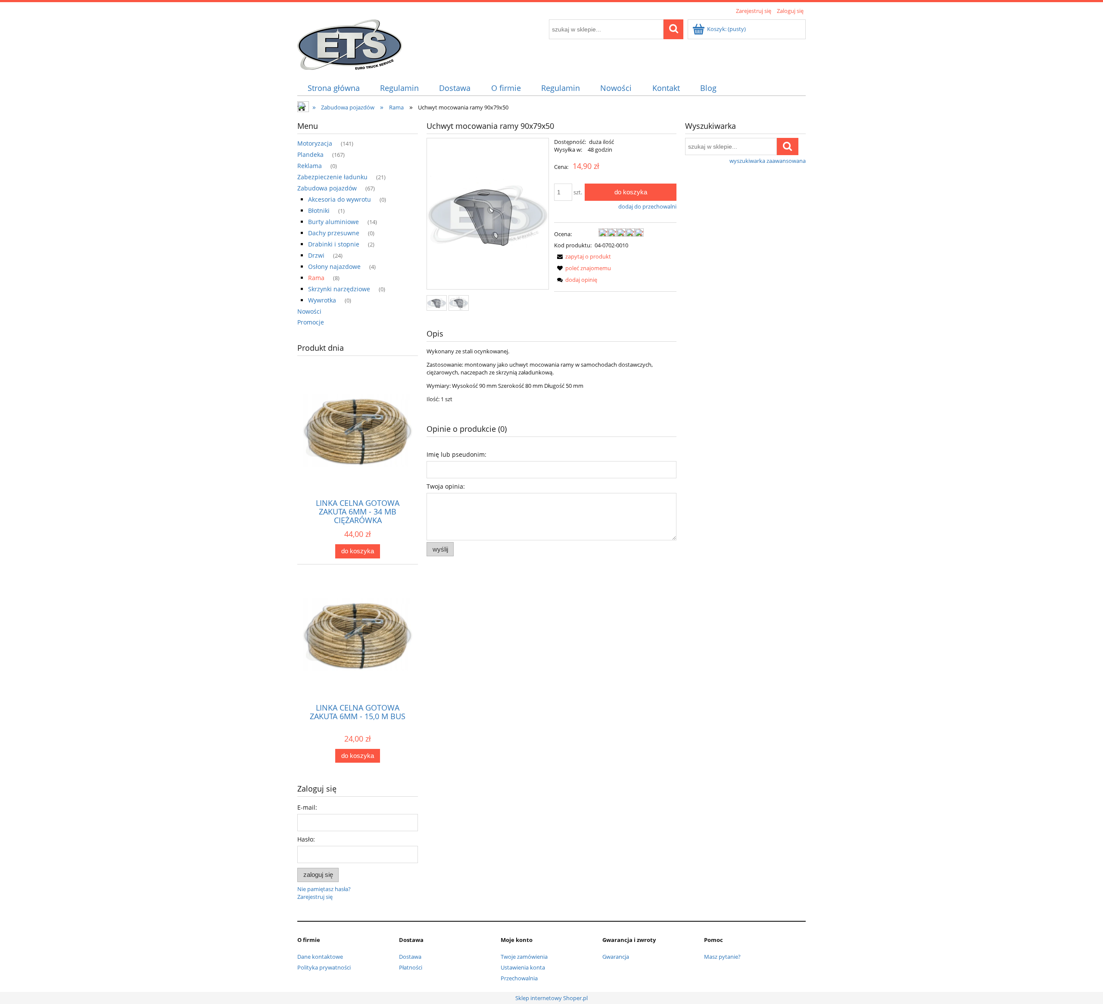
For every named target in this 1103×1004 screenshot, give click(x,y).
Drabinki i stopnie (333, 244)
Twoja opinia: (446, 486)
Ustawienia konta (523, 967)
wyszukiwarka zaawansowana (767, 161)
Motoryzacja (314, 143)
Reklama (309, 166)
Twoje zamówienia (524, 956)
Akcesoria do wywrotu (339, 199)
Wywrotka (322, 300)
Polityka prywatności (324, 967)
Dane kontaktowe (320, 956)
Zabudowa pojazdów (327, 188)
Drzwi (316, 255)
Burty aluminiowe (333, 222)
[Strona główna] (349, 43)
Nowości (309, 311)
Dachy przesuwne (333, 233)
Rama (316, 278)
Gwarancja (615, 956)
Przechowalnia (519, 978)
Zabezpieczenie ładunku (332, 177)
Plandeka (310, 154)
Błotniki (319, 210)
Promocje (310, 322)
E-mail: (307, 807)
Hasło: (306, 839)
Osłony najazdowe (334, 266)
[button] (582, 256)
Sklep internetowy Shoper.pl (551, 998)
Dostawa (410, 956)
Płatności (410, 967)
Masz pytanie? (722, 956)
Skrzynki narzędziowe (339, 289)
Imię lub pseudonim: (456, 454)
